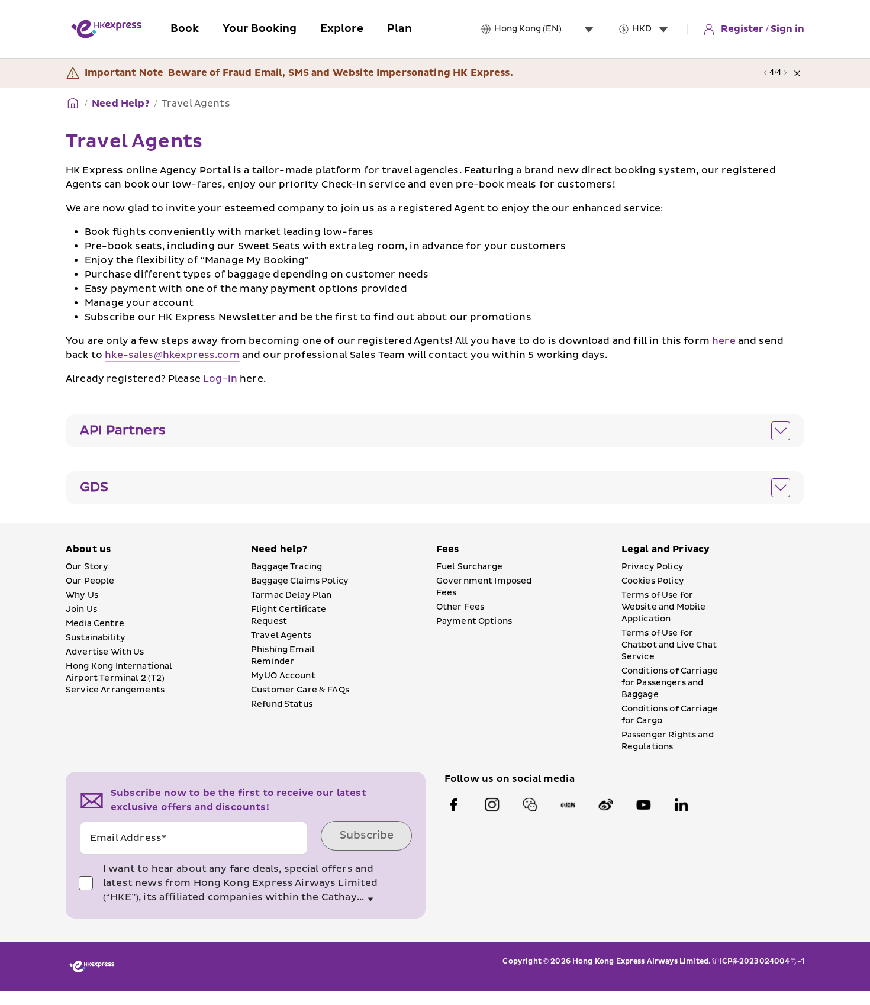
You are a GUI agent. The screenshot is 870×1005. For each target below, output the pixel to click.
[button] (435, 430)
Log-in (220, 379)
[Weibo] (605, 804)
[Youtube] (643, 804)
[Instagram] (491, 804)
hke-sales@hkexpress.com (172, 355)
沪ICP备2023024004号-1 (758, 961)
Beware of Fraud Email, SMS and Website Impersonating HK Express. (340, 73)
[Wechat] (529, 804)
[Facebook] (453, 804)
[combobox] (546, 29)
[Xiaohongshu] (567, 804)
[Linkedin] (681, 804)
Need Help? (121, 103)
